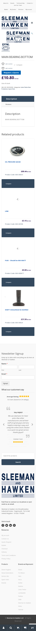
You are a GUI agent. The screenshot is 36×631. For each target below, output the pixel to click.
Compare (19, 65)
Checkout (20, 9)
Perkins (20, 617)
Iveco (20, 601)
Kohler (20, 604)
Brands (12, 3)
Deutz (20, 591)
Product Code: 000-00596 (18, 217)
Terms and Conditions (9, 577)
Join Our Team (18, 5)
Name (5, 364)
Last (20, 370)
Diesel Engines (6, 591)
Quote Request (6, 563)
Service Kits (5, 598)
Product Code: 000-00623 (18, 316)
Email (4, 374)
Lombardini (22, 614)
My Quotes (13, 9)
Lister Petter (22, 611)
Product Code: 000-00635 (18, 168)
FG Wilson (21, 594)
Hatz (19, 598)
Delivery (4, 573)
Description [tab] (11, 99)
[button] (32, 33)
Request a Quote (11, 72)
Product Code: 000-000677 (18, 266)
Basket (6, 9)
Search (18, 484)
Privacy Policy (6, 580)
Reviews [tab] (8, 104)
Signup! (5, 383)
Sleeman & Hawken (24, 624)
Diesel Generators (7, 594)
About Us (5, 3)
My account (29, 9)
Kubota (20, 607)
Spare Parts (11, 89)
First (3, 370)
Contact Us (29, 3)
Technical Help (20, 3)
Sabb (19, 621)
